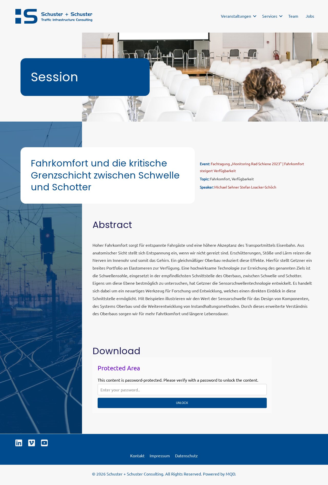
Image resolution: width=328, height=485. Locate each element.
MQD (230, 473)
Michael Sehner (226, 187)
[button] (254, 16)
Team (293, 15)
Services (269, 15)
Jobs (310, 15)
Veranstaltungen (236, 15)
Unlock (182, 403)
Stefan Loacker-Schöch (258, 187)
